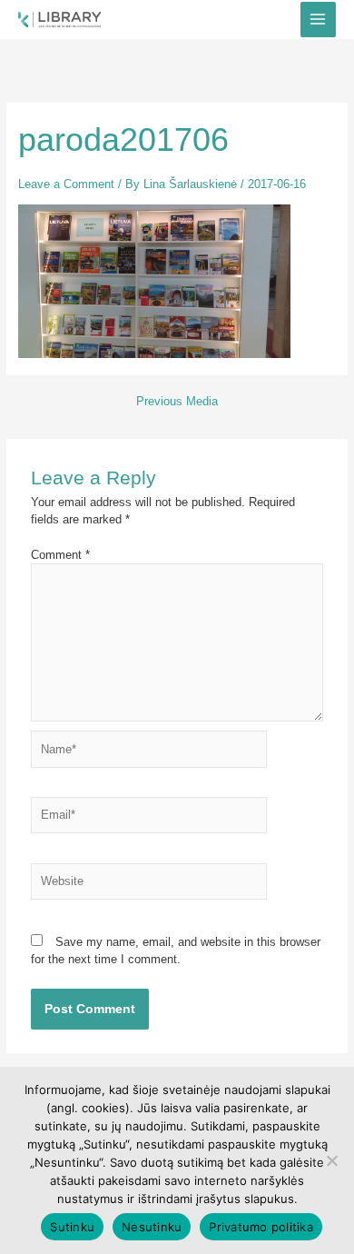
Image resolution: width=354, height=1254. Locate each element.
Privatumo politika (261, 1226)
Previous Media (177, 402)
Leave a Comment (66, 184)
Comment (60, 555)
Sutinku (72, 1226)
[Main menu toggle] (318, 19)
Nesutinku (152, 1226)
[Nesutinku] (331, 1160)
